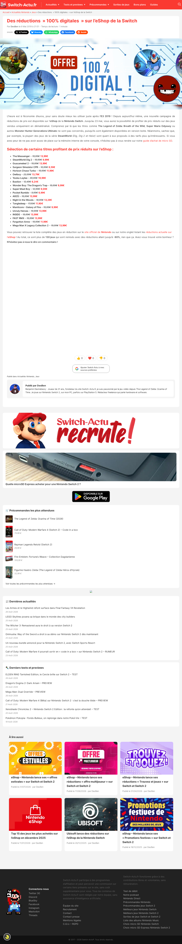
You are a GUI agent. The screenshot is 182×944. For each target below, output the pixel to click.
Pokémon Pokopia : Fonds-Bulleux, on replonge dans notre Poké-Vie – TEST (46, 718)
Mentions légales (72, 920)
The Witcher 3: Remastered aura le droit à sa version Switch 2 (39, 625)
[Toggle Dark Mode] (7, 936)
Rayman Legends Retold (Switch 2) (33, 544)
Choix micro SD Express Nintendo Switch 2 (146, 927)
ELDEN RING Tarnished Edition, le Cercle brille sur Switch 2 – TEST (42, 674)
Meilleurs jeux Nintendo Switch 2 (141, 913)
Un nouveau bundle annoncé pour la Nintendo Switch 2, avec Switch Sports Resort (50, 642)
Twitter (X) (34, 893)
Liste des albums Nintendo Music (141, 920)
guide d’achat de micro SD (157, 140)
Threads (33, 915)
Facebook (34, 904)
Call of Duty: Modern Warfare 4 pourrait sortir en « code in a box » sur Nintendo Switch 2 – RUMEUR (60, 651)
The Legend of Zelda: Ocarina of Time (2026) (38, 518)
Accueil (6, 12)
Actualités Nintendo (20, 12)
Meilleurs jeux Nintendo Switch (139, 909)
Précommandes (98, 4)
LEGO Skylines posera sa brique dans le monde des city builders (40, 616)
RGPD (75, 923)
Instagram (34, 908)
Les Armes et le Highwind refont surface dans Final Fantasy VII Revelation (45, 608)
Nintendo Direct (131, 898)
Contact (67, 913)
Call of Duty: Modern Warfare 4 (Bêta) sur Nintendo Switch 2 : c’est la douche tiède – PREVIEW (57, 700)
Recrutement (70, 909)
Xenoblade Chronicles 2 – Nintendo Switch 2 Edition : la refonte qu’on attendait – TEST (52, 709)
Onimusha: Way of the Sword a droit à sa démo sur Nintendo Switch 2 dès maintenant (52, 634)
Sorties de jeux (121, 4)
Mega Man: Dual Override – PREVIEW (25, 691)
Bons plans (140, 4)
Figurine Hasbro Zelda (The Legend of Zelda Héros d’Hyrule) (46, 570)
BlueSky (33, 900)
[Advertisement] (91, 299)
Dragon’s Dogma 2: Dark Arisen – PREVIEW (29, 683)
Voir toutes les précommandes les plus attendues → (30, 583)
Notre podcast (131, 894)
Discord (33, 897)
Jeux (34, 12)
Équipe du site (70, 905)
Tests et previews (73, 4)
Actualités (51, 4)
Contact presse (71, 916)
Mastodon (34, 911)
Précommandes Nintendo (136, 902)
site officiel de (97, 232)
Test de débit (130, 891)
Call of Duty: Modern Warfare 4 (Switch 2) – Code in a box (46, 529)
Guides (154, 4)
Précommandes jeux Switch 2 (139, 905)
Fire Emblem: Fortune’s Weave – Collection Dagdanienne (44, 556)
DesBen (14, 26)
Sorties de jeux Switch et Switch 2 (141, 916)
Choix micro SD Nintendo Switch (141, 923)
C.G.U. (66, 923)
